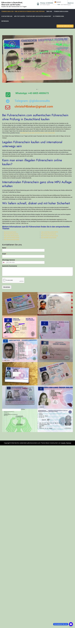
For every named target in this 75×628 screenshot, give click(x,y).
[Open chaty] (71, 624)
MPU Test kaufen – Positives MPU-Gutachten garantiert (32, 16)
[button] (4, 62)
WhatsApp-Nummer (8, 260)
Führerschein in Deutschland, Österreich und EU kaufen (12, 3)
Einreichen (6, 287)
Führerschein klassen (61, 11)
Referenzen (5, 21)
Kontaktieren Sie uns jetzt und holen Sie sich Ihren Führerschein (37, 133)
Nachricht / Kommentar (9, 266)
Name (4, 248)
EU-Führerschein (58, 16)
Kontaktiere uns (6, 16)
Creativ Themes (66, 443)
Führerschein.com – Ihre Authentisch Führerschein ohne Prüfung (23, 11)
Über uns (49, 11)
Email (4, 254)
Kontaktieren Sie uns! (65, 26)
